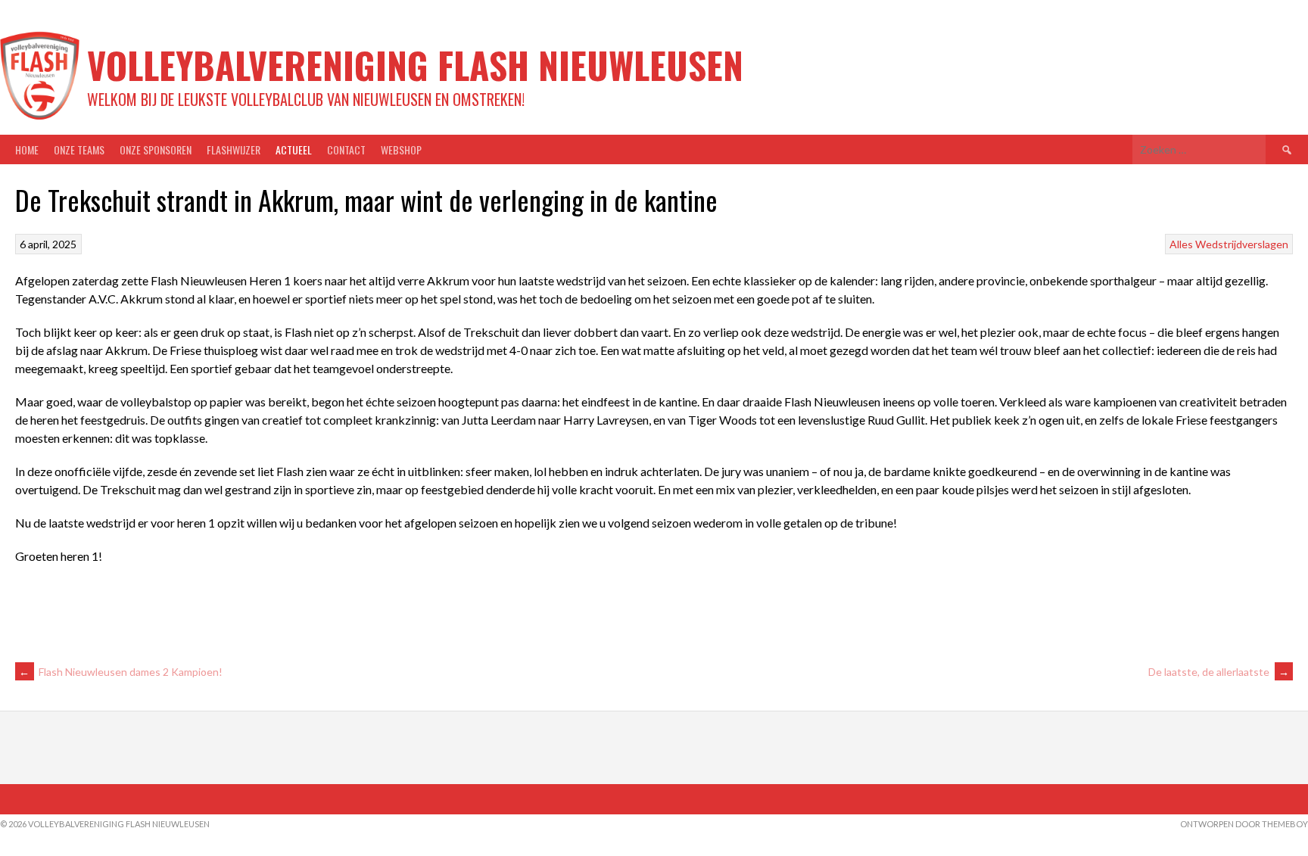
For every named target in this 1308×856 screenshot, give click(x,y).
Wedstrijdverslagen (1241, 244)
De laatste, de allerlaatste (1218, 671)
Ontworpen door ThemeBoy (1244, 824)
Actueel (294, 149)
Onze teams (79, 149)
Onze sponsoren (156, 149)
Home (27, 149)
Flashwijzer (233, 149)
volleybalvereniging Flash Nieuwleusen (415, 65)
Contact (346, 149)
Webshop (401, 149)
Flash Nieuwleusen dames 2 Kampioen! (121, 671)
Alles (1181, 244)
